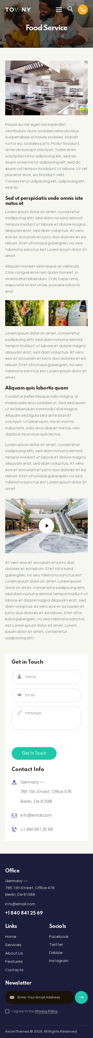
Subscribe (81, 1000)
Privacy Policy (46, 1011)
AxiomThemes (17, 1031)
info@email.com (36, 815)
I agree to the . (35, 1011)
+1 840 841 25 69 (36, 829)
